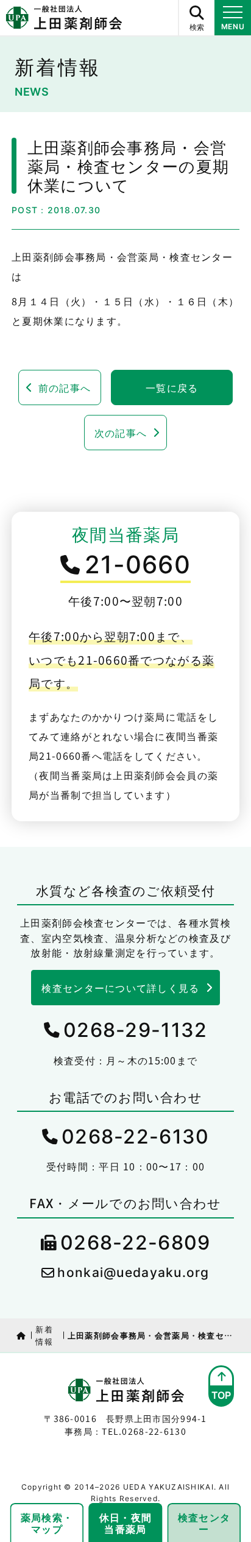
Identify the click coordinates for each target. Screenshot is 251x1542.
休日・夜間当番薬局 (125, 1523)
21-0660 (138, 564)
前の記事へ (64, 387)
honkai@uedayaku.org (133, 1272)
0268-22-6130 (135, 1136)
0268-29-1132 (135, 1030)
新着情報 (44, 1335)
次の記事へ (120, 432)
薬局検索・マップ (47, 1523)
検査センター (204, 1523)
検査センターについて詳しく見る (120, 987)
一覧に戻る (172, 387)
